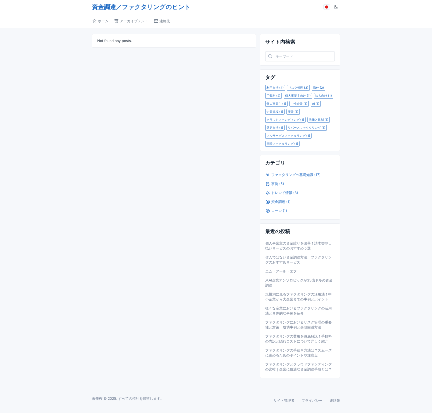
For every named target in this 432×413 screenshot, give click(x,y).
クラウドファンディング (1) (285, 120)
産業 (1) (293, 112)
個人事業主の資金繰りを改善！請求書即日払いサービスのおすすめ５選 (298, 245)
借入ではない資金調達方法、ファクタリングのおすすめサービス (298, 259)
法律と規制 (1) (318, 120)
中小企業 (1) (299, 104)
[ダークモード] (336, 7)
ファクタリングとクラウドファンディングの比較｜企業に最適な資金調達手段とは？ (298, 366)
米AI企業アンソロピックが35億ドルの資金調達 (298, 282)
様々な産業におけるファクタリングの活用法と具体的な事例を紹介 (298, 310)
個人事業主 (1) (276, 104)
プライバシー (312, 400)
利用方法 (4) (275, 88)
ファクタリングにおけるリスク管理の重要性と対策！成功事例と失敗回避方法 (298, 324)
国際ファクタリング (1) (282, 144)
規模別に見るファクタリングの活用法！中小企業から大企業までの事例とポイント (298, 296)
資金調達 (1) (280, 202)
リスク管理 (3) (298, 88)
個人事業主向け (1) (298, 96)
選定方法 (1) (274, 128)
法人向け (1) (323, 96)
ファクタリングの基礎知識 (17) (295, 174)
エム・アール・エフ (281, 271)
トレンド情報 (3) (284, 192)
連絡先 (335, 400)
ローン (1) (279, 210)
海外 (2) (318, 88)
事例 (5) (277, 184)
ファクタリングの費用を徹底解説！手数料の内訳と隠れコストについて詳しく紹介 (298, 338)
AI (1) (316, 104)
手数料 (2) (273, 96)
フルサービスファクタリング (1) (288, 136)
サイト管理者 (284, 400)
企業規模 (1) (274, 112)
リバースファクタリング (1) (307, 128)
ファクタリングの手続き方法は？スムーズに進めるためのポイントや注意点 (298, 352)
